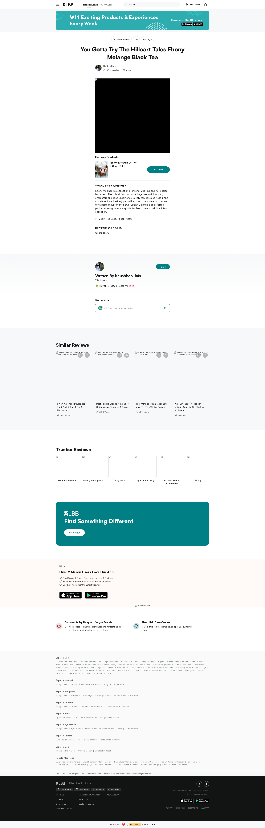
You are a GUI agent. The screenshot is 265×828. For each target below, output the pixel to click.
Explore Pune (63, 713)
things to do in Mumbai (67, 684)
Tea (82, 774)
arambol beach (85, 751)
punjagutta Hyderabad (127, 728)
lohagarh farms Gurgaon (152, 661)
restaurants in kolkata (110, 740)
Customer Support (87, 804)
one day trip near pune (86, 717)
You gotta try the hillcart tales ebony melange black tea (127, 774)
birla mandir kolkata (65, 740)
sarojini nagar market (163, 664)
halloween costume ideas (126, 764)
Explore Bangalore (65, 691)
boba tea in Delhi (93, 664)
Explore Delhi (63, 657)
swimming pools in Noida (188, 667)
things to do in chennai (67, 706)
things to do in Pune (109, 717)
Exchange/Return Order (89, 795)
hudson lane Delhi (106, 670)
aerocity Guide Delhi (163, 667)
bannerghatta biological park (97, 695)
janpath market (144, 667)
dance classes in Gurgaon (181, 670)
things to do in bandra (114, 684)
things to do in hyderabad (68, 728)
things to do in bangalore (68, 695)
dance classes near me (155, 670)
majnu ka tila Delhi (105, 667)
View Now (74, 532)
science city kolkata (87, 740)
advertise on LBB (64, 808)
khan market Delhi (125, 667)
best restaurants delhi (79, 673)
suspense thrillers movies (68, 762)
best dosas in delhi (73, 664)
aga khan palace (64, 717)
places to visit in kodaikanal (127, 695)
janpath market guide (90, 661)
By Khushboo (109, 66)
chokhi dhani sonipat (177, 661)
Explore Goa (62, 746)
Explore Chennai (64, 702)
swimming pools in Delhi (82, 667)
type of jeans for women (172, 762)
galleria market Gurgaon (129, 670)
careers (59, 799)
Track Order (84, 799)
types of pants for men (100, 764)
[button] (193, 4)
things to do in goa (65, 751)
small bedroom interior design (97, 762)
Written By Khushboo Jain (118, 275)
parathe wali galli (129, 661)
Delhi (64, 774)
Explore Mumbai (64, 680)
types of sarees (149, 762)
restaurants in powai (90, 684)
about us (60, 795)
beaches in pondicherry (93, 706)
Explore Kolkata (64, 735)
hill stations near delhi (66, 661)
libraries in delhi (142, 664)
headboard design (150, 764)
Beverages (73, 774)
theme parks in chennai (118, 706)
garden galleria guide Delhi (82, 670)
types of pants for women (174, 764)
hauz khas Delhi (184, 664)
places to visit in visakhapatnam (99, 728)
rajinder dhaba (111, 661)
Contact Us (61, 804)
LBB (57, 774)
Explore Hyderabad (66, 724)
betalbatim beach (103, 751)
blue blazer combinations (126, 762)
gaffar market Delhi (102, 673)
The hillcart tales (94, 774)
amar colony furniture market (118, 664)
